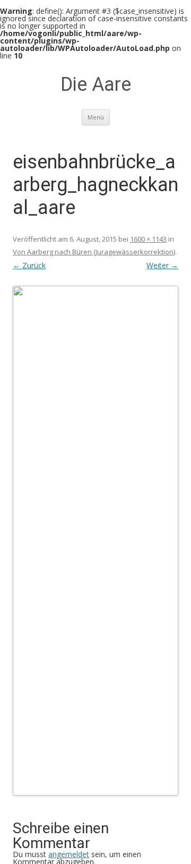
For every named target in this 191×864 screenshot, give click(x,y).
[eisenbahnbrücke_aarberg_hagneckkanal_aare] (95, 540)
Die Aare (95, 84)
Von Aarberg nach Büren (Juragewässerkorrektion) (94, 251)
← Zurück (29, 265)
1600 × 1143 (148, 239)
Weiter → (162, 265)
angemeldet (68, 854)
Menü (96, 117)
